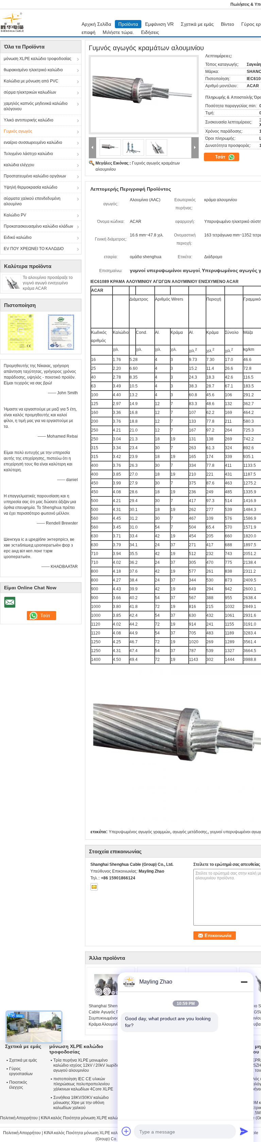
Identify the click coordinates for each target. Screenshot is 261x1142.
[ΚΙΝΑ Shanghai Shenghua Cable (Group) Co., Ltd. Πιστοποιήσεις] (20, 331)
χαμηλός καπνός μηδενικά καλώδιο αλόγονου (36, 106)
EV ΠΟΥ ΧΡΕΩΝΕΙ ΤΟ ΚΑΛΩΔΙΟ (34, 248)
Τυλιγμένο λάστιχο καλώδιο (28, 153)
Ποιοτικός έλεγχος (18, 1085)
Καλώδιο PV (15, 215)
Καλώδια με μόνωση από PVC (31, 81)
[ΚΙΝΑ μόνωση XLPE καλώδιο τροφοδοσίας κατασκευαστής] (14, 23)
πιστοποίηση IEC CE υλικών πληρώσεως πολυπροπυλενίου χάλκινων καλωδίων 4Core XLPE (83, 1084)
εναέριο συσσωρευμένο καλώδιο (33, 142)
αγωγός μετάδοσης (190, 832)
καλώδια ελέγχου (19, 165)
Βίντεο (227, 24)
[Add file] (126, 1131)
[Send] (244, 1131)
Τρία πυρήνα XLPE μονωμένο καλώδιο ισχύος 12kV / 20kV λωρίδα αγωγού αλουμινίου (86, 1065)
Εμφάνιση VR (159, 24)
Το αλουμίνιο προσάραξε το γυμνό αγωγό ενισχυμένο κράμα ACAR (48, 283)
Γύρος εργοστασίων (21, 1071)
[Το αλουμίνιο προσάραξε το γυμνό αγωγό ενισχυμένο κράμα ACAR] (11, 282)
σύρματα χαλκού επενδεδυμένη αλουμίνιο (32, 201)
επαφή (88, 32)
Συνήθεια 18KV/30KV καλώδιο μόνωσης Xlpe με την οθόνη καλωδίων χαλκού (81, 1102)
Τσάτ (221, 156)
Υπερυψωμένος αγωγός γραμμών (139, 832)
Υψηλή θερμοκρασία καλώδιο (30, 187)
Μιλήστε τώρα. (118, 32)
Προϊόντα (128, 24)
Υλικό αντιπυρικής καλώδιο (28, 120)
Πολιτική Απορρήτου (19, 1118)
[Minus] (244, 982)
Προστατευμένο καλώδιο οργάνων (35, 176)
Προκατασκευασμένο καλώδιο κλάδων (38, 226)
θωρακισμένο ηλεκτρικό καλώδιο (33, 70)
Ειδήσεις (150, 32)
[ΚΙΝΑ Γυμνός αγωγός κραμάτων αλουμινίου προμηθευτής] (144, 94)
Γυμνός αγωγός (18, 131)
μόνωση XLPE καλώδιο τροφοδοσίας (37, 58)
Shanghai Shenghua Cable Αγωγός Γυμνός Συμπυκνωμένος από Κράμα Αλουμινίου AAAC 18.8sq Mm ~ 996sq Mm (109, 1021)
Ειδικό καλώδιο (18, 237)
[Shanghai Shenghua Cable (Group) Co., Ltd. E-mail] (94, 887)
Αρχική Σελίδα (96, 24)
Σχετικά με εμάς (197, 24)
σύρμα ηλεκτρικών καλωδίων (30, 92)
